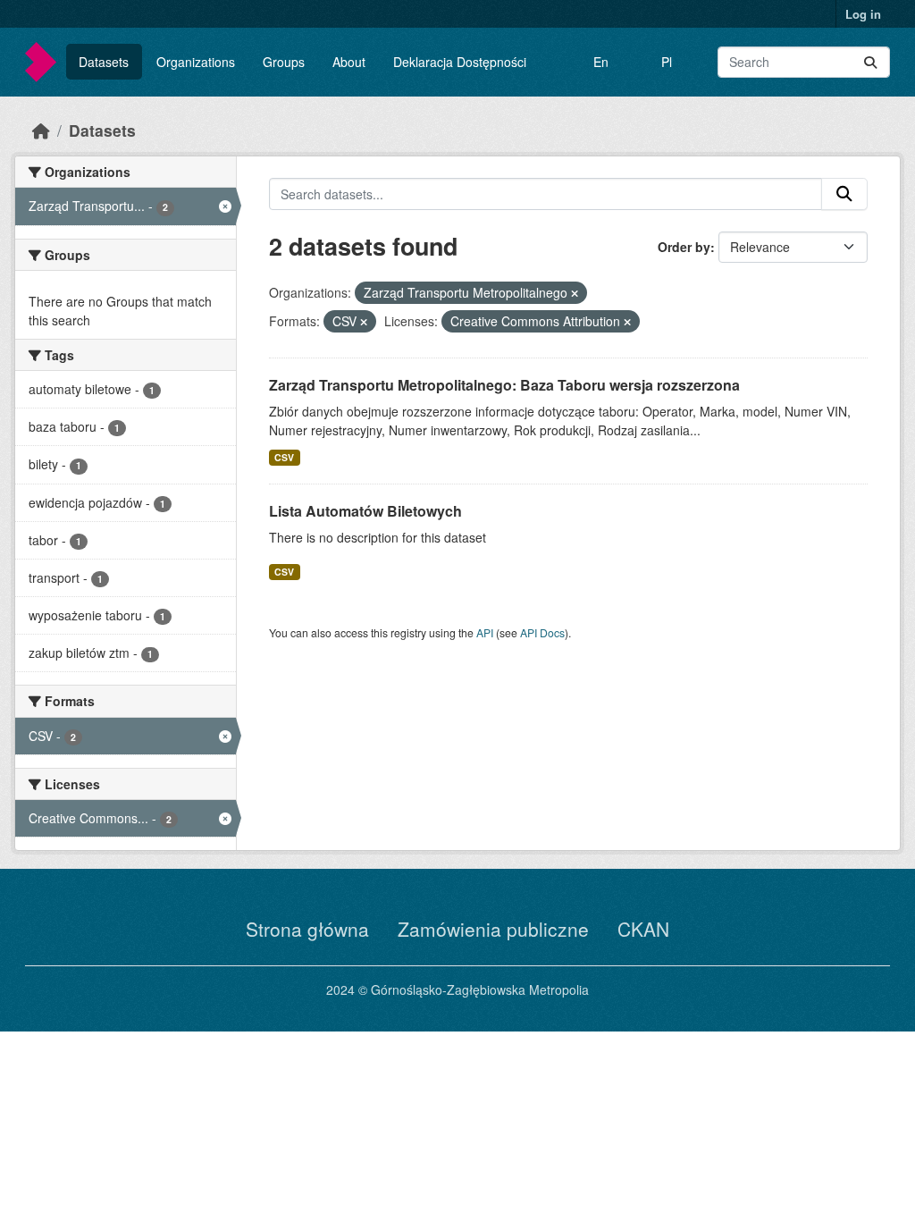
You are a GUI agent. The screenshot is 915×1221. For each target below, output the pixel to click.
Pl (666, 62)
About (348, 62)
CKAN (643, 928)
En (601, 62)
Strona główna (307, 928)
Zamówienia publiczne (493, 928)
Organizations (195, 62)
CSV (284, 457)
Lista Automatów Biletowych (365, 511)
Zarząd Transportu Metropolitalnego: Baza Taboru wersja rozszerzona (504, 385)
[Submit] (870, 62)
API (484, 632)
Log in (863, 13)
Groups (284, 62)
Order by (684, 247)
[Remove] (574, 293)
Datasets (104, 62)
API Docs (542, 632)
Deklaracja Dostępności (459, 62)
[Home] (41, 130)
